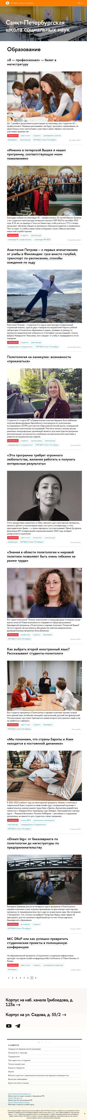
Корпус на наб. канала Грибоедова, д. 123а (39, 1002)
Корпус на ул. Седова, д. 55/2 (33, 1014)
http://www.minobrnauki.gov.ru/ (19, 1094)
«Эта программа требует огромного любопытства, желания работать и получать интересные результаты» (41, 459)
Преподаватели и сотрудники (19, 1060)
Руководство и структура (17, 1053)
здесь (53, 1112)
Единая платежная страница (18, 1083)
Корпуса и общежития (16, 1068)
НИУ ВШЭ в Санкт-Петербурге (22, 3)
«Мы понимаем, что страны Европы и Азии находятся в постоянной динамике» (40, 741)
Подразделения (14, 1056)
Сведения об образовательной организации (24, 1049)
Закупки (11, 1071)
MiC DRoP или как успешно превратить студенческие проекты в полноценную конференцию (37, 942)
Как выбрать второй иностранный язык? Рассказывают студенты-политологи (38, 651)
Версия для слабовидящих (17, 1079)
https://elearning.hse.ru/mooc (19, 1102)
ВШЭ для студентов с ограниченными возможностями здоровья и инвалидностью (38, 1075)
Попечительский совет (16, 1064)
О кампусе (13, 1045)
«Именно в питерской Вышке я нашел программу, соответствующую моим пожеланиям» (36, 154)
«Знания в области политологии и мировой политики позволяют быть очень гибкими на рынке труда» (41, 556)
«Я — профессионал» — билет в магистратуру (31, 62)
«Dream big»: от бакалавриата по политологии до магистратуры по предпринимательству (33, 843)
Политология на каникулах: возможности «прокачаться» (39, 358)
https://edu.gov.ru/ (15, 1098)
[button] (39, 1042)
